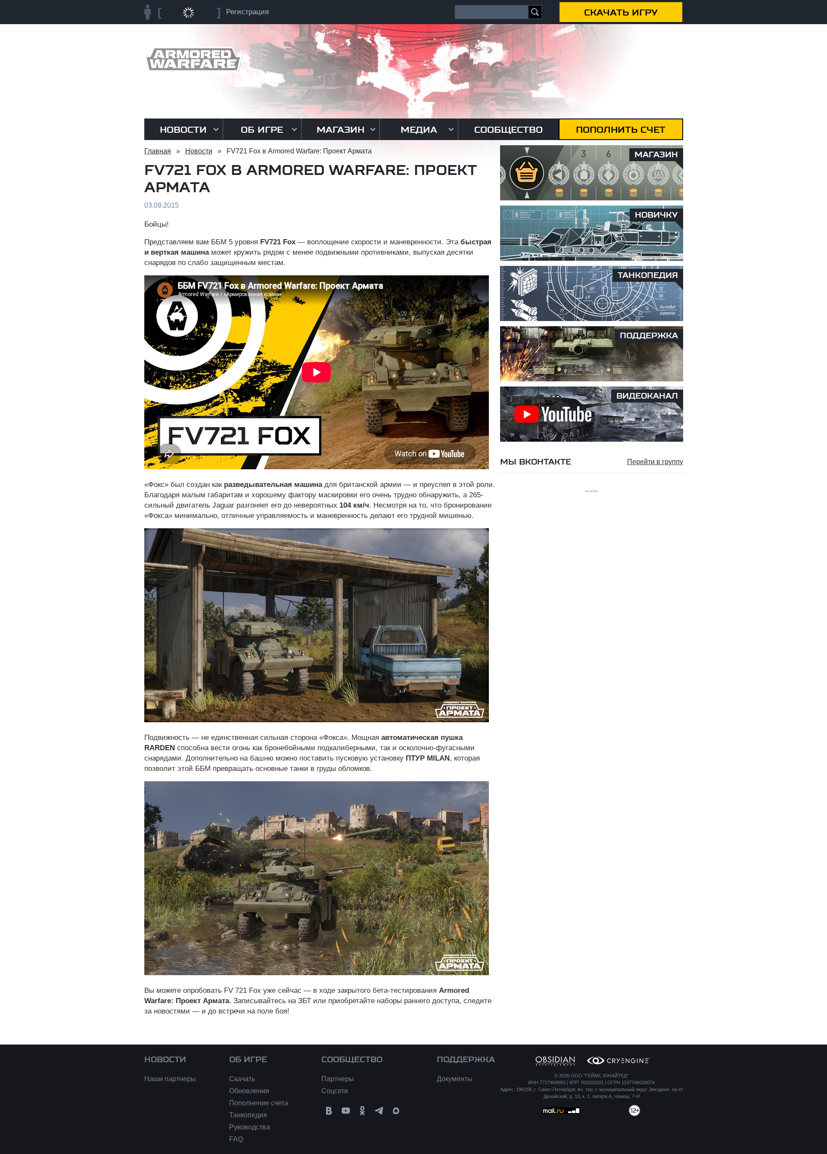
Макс (396, 1110)
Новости (183, 130)
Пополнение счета (258, 1103)
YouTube (345, 1110)
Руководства (249, 1127)
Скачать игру (621, 12)
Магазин (340, 130)
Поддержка (466, 1059)
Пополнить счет (620, 130)
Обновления (249, 1091)
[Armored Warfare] (193, 59)
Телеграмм (379, 1110)
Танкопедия (248, 1115)
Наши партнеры (170, 1078)
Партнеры (337, 1078)
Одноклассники (362, 1110)
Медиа (419, 130)
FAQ (236, 1139)
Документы (455, 1078)
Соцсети (334, 1091)
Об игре (262, 130)
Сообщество (508, 130)
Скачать (242, 1078)
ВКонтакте (328, 1110)
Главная (157, 151)
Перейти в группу (655, 461)
